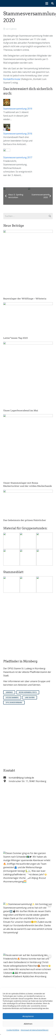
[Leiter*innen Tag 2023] (28, 304)
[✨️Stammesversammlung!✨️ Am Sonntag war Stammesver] (28, 927)
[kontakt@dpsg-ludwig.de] (6, 777)
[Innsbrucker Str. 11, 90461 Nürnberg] (6, 781)
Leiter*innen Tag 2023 (15, 338)
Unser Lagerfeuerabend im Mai (20, 410)
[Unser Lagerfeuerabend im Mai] (28, 343)
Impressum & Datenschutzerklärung (34, 1030)
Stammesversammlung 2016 (17, 133)
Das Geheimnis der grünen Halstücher (24, 520)
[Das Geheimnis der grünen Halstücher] (28, 491)
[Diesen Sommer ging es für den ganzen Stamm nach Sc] (28, 876)
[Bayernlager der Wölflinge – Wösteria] (28, 231)
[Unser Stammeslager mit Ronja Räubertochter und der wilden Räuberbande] (28, 416)
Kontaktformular (12, 79)
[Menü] (47, 3)
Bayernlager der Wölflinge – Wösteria (24, 298)
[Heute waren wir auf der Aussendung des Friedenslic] (28, 978)
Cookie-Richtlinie (13, 1030)
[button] (52, 3)
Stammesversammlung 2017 (17, 157)
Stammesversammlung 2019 (17, 108)
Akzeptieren (28, 1016)
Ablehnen (28, 1023)
